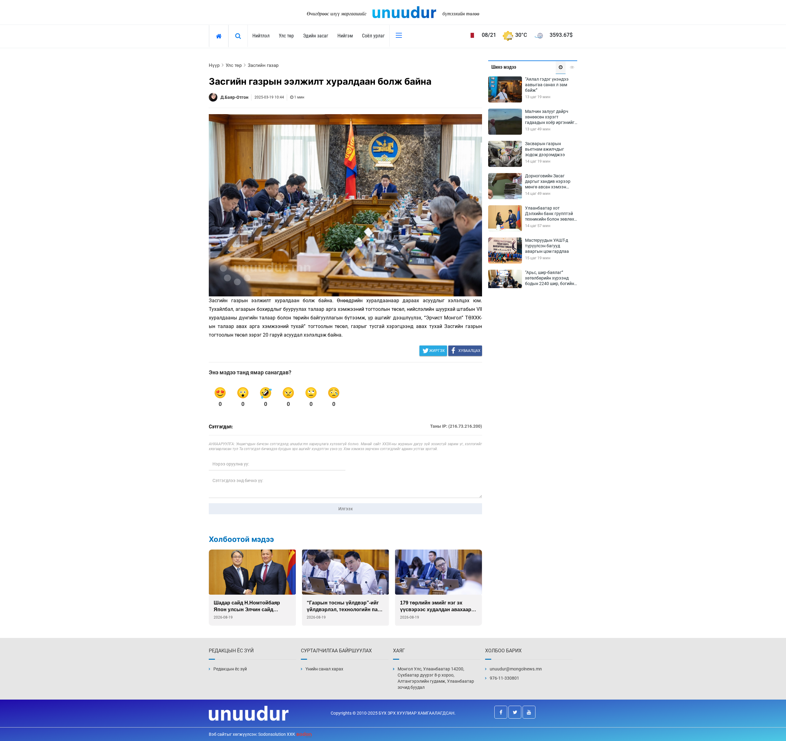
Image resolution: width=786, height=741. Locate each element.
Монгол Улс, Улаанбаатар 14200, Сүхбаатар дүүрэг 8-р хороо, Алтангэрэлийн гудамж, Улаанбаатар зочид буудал (436, 678)
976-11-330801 (504, 678)
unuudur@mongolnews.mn (516, 668)
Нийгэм (345, 36)
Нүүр (214, 65)
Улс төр (286, 36)
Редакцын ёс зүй (230, 668)
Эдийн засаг (315, 36)
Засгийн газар (263, 65)
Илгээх (345, 508)
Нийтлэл (261, 36)
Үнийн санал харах (324, 668)
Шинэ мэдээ (503, 67)
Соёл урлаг (373, 36)
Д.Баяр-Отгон (234, 97)
